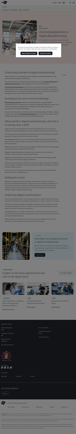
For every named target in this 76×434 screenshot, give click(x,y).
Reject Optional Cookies (29, 53)
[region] (38, 50)
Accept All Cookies (45, 53)
